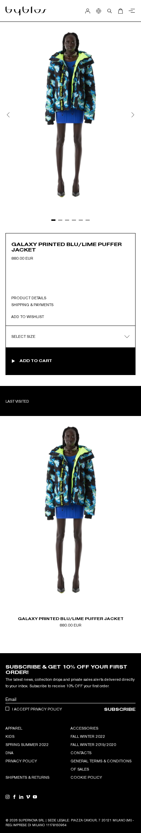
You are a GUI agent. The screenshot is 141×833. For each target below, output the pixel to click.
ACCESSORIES (84, 728)
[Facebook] (14, 797)
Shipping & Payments (32, 304)
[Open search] (109, 11)
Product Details (28, 298)
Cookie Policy (86, 777)
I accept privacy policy (37, 709)
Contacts (80, 752)
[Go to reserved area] (87, 11)
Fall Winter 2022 (87, 736)
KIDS (9, 736)
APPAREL (13, 728)
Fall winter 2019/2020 (93, 744)
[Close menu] (131, 10)
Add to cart (36, 360)
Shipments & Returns (27, 777)
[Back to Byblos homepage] (26, 10)
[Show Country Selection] (98, 11)
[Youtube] (35, 797)
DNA (9, 752)
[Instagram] (7, 797)
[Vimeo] (28, 797)
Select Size (23, 336)
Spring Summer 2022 (27, 744)
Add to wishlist (27, 316)
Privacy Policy (21, 761)
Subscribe (120, 709)
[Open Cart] (120, 11)
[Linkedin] (21, 797)
